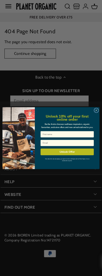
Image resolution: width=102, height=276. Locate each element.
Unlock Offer (67, 151)
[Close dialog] (96, 110)
